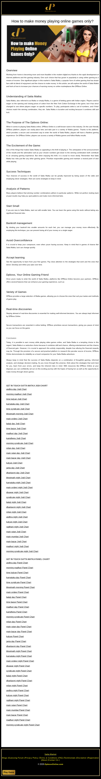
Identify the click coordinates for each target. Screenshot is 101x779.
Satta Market (50, 754)
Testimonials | (70, 758)
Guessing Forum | (16, 758)
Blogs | (5, 758)
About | (45, 760)
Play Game (9, 772)
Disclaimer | (82, 758)
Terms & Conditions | (49, 758)
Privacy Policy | (32, 758)
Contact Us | (54, 760)
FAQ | (61, 758)
